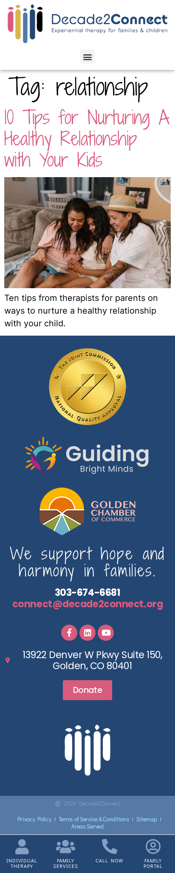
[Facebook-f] (69, 633)
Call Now (109, 860)
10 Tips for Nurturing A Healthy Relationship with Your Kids (86, 138)
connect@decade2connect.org (87, 604)
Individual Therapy (22, 863)
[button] (87, 57)
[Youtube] (106, 633)
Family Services (65, 863)
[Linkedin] (87, 633)
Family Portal (153, 863)
